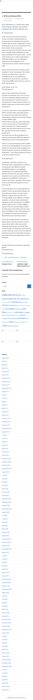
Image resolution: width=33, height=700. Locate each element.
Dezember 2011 (6, 378)
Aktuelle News (7, 20)
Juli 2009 (4, 475)
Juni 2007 (4, 559)
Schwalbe (4, 318)
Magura (27, 312)
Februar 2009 (5, 492)
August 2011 (5, 391)
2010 (14, 295)
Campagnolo (16, 302)
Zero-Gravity (14, 326)
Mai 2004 (4, 676)
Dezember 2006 (6, 579)
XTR (8, 326)
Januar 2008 (5, 535)
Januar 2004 (5, 690)
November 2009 (6, 462)
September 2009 (7, 468)
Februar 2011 (5, 412)
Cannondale (25, 302)
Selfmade (15, 318)
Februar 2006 (5, 613)
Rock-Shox (13, 315)
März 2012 (5, 368)
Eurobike (10, 309)
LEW (20, 309)
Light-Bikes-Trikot (10, 312)
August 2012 (5, 358)
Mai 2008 (4, 522)
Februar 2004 (5, 686)
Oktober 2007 (6, 546)
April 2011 (5, 405)
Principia (7, 315)
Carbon (5, 305)
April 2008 (5, 525)
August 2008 (5, 512)
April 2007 (5, 566)
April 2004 (5, 680)
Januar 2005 (5, 656)
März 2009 (5, 489)
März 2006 (5, 609)
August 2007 (5, 552)
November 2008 (6, 502)
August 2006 (5, 592)
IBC (6, 257)
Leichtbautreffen (14, 257)
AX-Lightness (23, 299)
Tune (4, 325)
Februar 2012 (5, 371)
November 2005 (6, 623)
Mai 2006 (4, 603)
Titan (26, 322)
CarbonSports (12, 305)
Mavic (3, 315)
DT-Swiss (20, 305)
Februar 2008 (5, 532)
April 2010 (5, 445)
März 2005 (5, 649)
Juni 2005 (4, 639)
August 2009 (5, 472)
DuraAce (29, 305)
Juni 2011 (4, 398)
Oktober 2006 (6, 586)
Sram (11, 322)
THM (23, 322)
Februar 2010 (5, 452)
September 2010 (7, 428)
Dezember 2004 (6, 659)
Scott (9, 318)
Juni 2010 (4, 438)
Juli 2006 (4, 596)
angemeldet (11, 274)
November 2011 (6, 381)
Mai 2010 (4, 442)
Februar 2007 (5, 572)
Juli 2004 (4, 669)
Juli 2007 (4, 556)
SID (27, 318)
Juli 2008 (4, 515)
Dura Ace (24, 305)
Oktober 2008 (6, 505)
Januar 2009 (5, 495)
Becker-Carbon (5, 302)
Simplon (4, 322)
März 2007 (5, 569)
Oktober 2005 (6, 626)
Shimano (22, 318)
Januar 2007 (5, 576)
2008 (4, 295)
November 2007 (6, 542)
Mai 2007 (4, 562)
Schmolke (23, 257)
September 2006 (7, 589)
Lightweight (18, 312)
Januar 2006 (5, 616)
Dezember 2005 (6, 619)
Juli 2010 (4, 435)
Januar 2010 (5, 455)
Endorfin (4, 309)
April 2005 (5, 646)
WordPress (16, 697)
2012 (24, 295)
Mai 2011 (4, 401)
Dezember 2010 (6, 418)
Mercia (23, 697)
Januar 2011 (5, 415)
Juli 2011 (4, 395)
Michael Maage (19, 18)
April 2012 (5, 365)
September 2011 (7, 388)
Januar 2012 (5, 375)
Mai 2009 (4, 482)
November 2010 (6, 422)
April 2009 (5, 485)
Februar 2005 (5, 653)
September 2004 (7, 666)
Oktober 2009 (6, 465)
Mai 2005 (4, 643)
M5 (24, 312)
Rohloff (17, 315)
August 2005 (5, 633)
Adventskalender (9, 299)
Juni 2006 (4, 599)
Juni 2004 (4, 673)
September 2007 (7, 549)
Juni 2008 (4, 519)
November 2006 (6, 582)
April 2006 (5, 606)
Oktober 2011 (6, 385)
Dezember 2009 (6, 458)
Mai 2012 (4, 361)
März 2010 (5, 448)
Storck (15, 322)
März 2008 (5, 529)
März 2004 (5, 683)
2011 (20, 295)
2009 (9, 295)
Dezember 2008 (6, 499)
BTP (9, 302)
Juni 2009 (4, 479)
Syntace (19, 322)
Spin (7, 322)
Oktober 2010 (6, 425)
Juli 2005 (4, 636)
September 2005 (7, 629)
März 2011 (5, 408)
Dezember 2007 (6, 539)
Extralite (16, 309)
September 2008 (7, 509)
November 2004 (6, 663)
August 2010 (5, 432)
